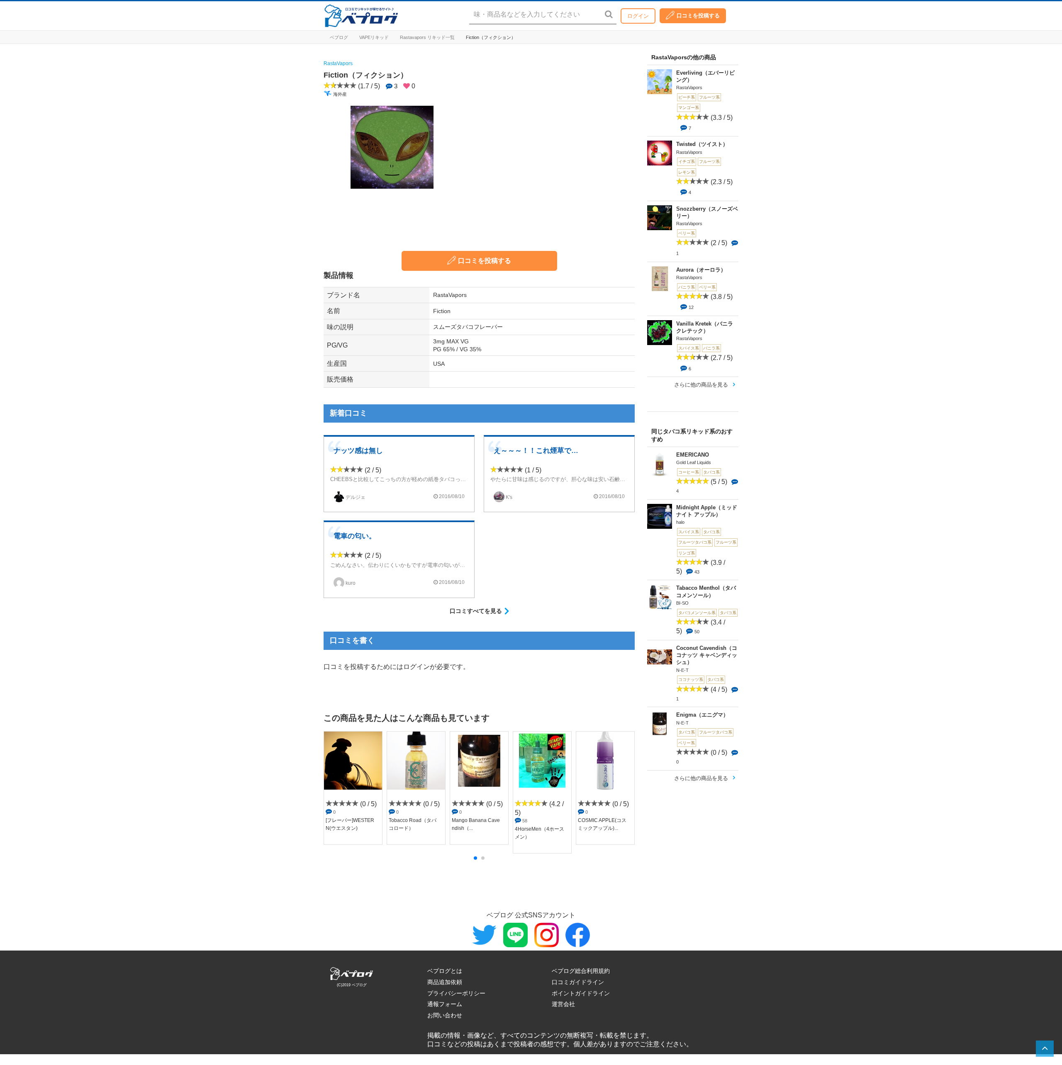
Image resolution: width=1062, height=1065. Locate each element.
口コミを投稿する (698, 15)
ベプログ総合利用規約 (581, 971)
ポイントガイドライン (581, 993)
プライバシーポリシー (456, 993)
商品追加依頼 (444, 982)
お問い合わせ (444, 1015)
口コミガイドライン (578, 982)
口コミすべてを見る (476, 611)
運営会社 (563, 1004)
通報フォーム (444, 1004)
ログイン (638, 16)
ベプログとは (444, 971)
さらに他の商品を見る (701, 385)
